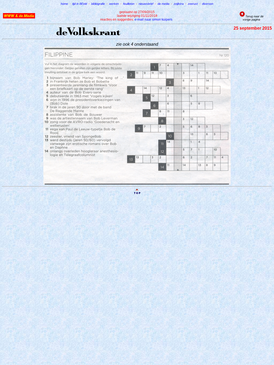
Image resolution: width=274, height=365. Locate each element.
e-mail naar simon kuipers (153, 19)
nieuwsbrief (146, 3)
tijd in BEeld (79, 3)
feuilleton (128, 3)
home (64, 3)
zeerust (193, 3)
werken (114, 3)
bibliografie (98, 3)
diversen (207, 3)
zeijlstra (179, 3)
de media (163, 3)
